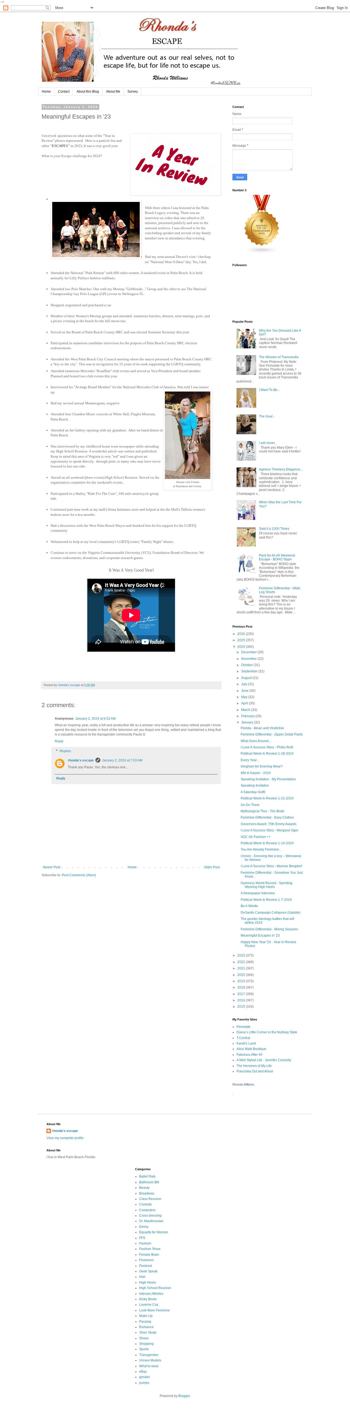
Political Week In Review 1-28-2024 (267, 753)
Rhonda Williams (243, 1084)
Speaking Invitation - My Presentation (268, 779)
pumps (144, 1383)
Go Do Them (250, 805)
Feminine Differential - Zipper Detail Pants (272, 734)
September (249, 671)
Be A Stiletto (249, 906)
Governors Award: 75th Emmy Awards (268, 824)
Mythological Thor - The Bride (262, 811)
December (249, 652)
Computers (147, 1210)
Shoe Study (147, 1332)
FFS (142, 1238)
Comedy (145, 1204)
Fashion (145, 1243)
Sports (144, 1349)
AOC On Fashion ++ (255, 837)
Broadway (146, 1193)
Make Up (146, 1316)
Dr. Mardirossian (151, 1221)
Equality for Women (153, 1232)
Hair (142, 1277)
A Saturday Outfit (253, 792)
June (245, 691)
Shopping (146, 1344)
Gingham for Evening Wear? (262, 766)
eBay (143, 1371)
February (248, 716)
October (247, 665)
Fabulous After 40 (249, 1055)
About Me (113, 91)
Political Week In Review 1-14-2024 (267, 843)
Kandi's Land (246, 1043)
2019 (241, 981)
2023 (241, 955)
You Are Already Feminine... (261, 849)
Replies (65, 751)
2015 (241, 1006)
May (244, 697)
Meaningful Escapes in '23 (260, 935)
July (244, 684)
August (246, 678)
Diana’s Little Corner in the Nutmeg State (267, 1032)
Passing (145, 1321)
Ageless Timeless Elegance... (281, 469)
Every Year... (250, 760)
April (245, 703)
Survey (132, 91)
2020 (241, 975)
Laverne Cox (148, 1305)
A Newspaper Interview (258, 893)
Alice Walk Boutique (251, 1049)
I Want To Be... (269, 390)
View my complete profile (65, 1138)
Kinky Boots (148, 1299)
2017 (241, 994)
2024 (241, 647)
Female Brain (149, 1255)
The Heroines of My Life (254, 1066)
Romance (146, 1327)
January (247, 722)
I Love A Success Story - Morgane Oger (269, 830)
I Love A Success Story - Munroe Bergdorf (271, 866)
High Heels (147, 1282)
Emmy (143, 1227)
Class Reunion (150, 1199)
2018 (241, 987)
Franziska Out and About (255, 1071)
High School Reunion (155, 1288)
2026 (241, 634)
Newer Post (51, 867)
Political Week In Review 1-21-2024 (267, 798)
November (249, 659)
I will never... (268, 443)
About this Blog (88, 91)
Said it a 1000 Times (274, 529)
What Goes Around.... (256, 741)
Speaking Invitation (255, 785)
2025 (241, 640)
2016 (241, 1000)
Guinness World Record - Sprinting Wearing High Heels (266, 885)
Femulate (243, 1027)
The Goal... (267, 416)
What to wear (149, 1366)
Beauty (144, 1188)
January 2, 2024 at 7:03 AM (122, 760)
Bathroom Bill (149, 1182)
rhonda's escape (81, 760)
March (246, 710)
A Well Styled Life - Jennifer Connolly (264, 1060)
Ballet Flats (147, 1176)
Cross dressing (150, 1215)
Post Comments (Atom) (79, 875)
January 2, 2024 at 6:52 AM (95, 718)
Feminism (146, 1260)
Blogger (184, 1396)
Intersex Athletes (151, 1294)
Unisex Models (150, 1360)
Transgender (148, 1355)
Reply (59, 741)
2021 (241, 968)
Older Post (212, 867)
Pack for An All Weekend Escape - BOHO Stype (277, 557)
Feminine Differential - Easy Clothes (267, 817)
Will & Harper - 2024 (256, 773)
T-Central (243, 1038)
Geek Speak (148, 1271)
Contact (63, 91)
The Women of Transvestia (279, 357)
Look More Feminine (154, 1310)
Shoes (144, 1338)
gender (144, 1377)
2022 (241, 962)
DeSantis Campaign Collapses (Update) (271, 912)
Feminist (145, 1266)
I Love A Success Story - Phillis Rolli (267, 747)
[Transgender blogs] (261, 253)
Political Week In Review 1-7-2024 (266, 900)
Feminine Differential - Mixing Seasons (269, 929)
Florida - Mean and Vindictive (262, 728)
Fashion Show (150, 1249)
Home (46, 91)
